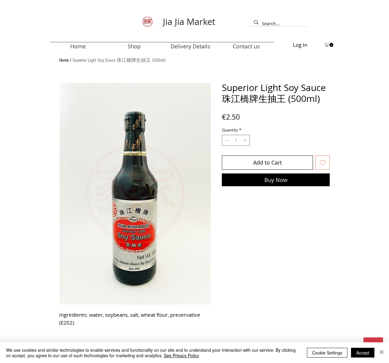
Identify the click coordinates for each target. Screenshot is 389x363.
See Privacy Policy (181, 355)
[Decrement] (226, 140)
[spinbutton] (236, 140)
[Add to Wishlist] (322, 162)
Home (64, 60)
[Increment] (245, 140)
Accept (362, 353)
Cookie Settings (327, 353)
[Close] (381, 352)
